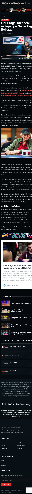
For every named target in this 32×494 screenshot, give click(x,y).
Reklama (3, 463)
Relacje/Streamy (21, 445)
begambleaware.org (21, 414)
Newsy (2, 443)
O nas (2, 460)
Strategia (19, 448)
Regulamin (3, 465)
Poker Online (4, 448)
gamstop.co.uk (16, 416)
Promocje (3, 445)
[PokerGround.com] (13, 3)
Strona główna (4, 16)
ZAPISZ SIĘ (6, 484)
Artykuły (19, 443)
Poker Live (3, 451)
